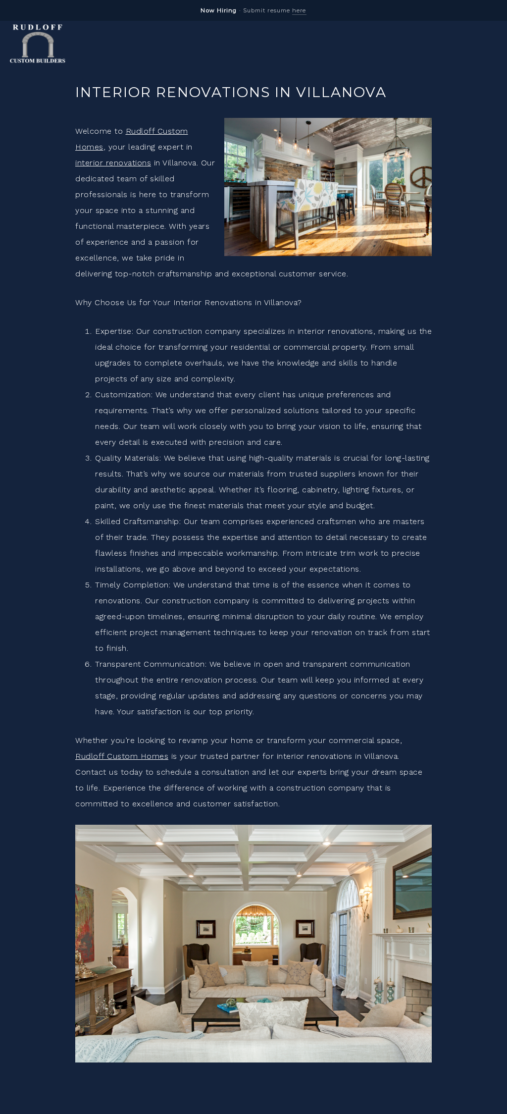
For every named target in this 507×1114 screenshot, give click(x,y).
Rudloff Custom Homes (121, 756)
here (299, 10)
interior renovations (113, 162)
